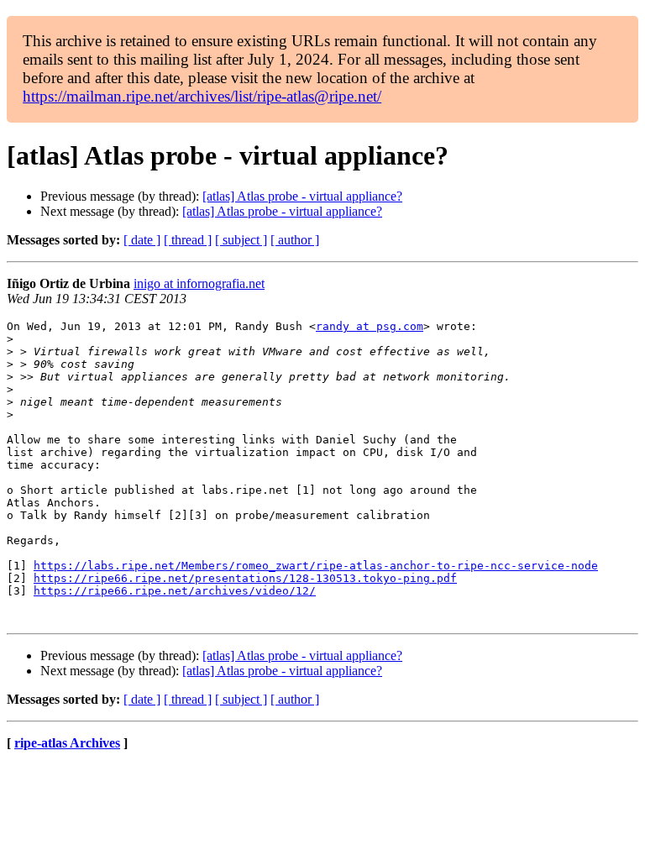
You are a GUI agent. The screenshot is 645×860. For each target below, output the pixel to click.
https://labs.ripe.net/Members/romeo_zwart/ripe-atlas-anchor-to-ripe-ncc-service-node (316, 565)
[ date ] (141, 240)
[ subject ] (241, 240)
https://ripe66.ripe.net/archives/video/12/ (175, 591)
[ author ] (294, 240)
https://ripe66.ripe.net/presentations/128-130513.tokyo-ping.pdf (245, 578)
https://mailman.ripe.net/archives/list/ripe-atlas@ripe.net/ (202, 96)
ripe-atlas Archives (67, 743)
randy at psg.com (369, 326)
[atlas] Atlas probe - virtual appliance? (302, 196)
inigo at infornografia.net (199, 283)
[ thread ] (188, 240)
